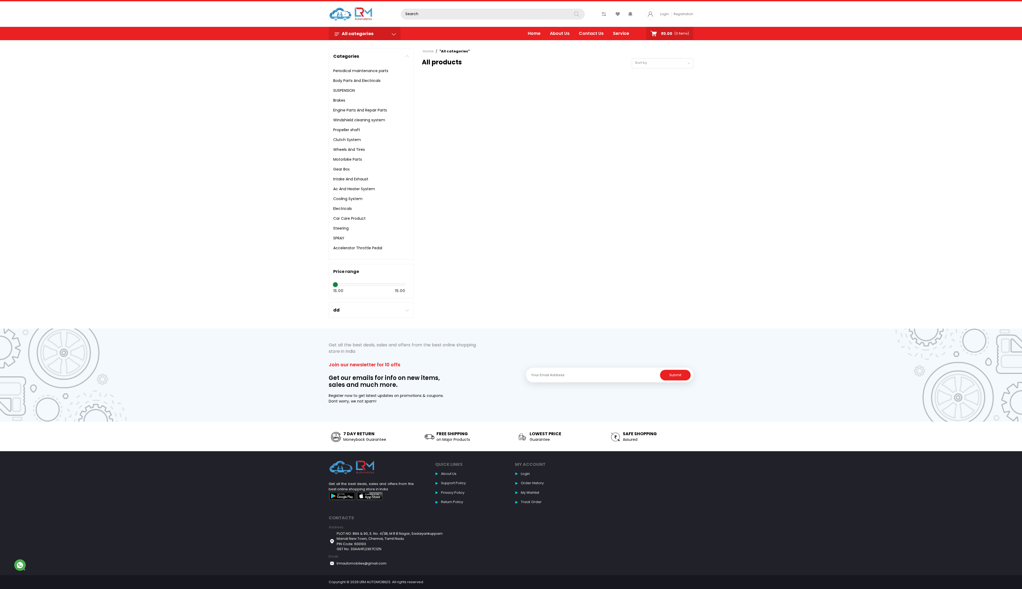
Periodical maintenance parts (360, 70)
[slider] (335, 284)
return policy (452, 501)
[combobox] (663, 63)
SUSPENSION (344, 90)
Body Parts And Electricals (357, 80)
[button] (630, 14)
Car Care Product (349, 218)
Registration (683, 14)
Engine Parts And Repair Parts (360, 110)
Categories (346, 56)
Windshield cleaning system (359, 120)
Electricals (342, 208)
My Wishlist (530, 492)
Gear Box (341, 169)
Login (664, 14)
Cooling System (347, 198)
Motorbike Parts (347, 159)
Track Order (531, 501)
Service (621, 33)
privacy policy (452, 492)
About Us (560, 33)
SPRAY (338, 238)
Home (534, 33)
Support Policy (453, 483)
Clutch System (347, 139)
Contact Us (591, 33)
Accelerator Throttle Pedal (357, 248)
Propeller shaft (346, 129)
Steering (341, 228)
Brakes (339, 100)
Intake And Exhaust (350, 179)
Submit (675, 375)
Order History (532, 483)
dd (336, 310)
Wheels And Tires (349, 149)
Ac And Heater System (354, 189)
